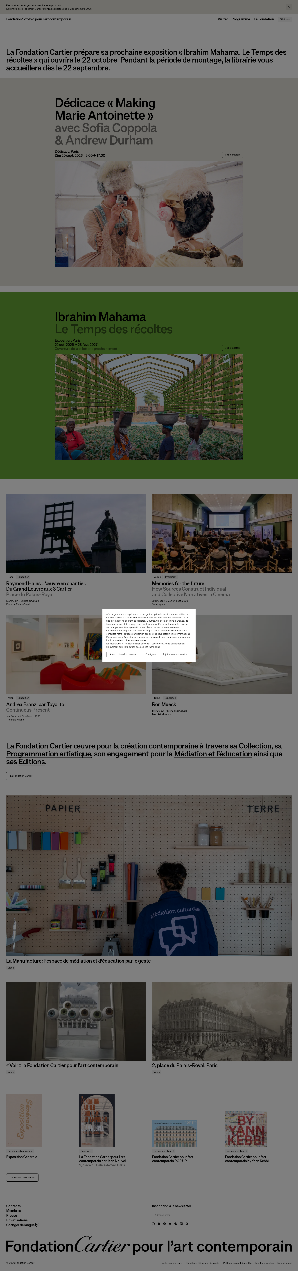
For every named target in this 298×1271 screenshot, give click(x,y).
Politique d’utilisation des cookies (140, 634)
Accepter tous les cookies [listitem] (123, 654)
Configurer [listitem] (150, 654)
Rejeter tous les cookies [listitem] (175, 654)
